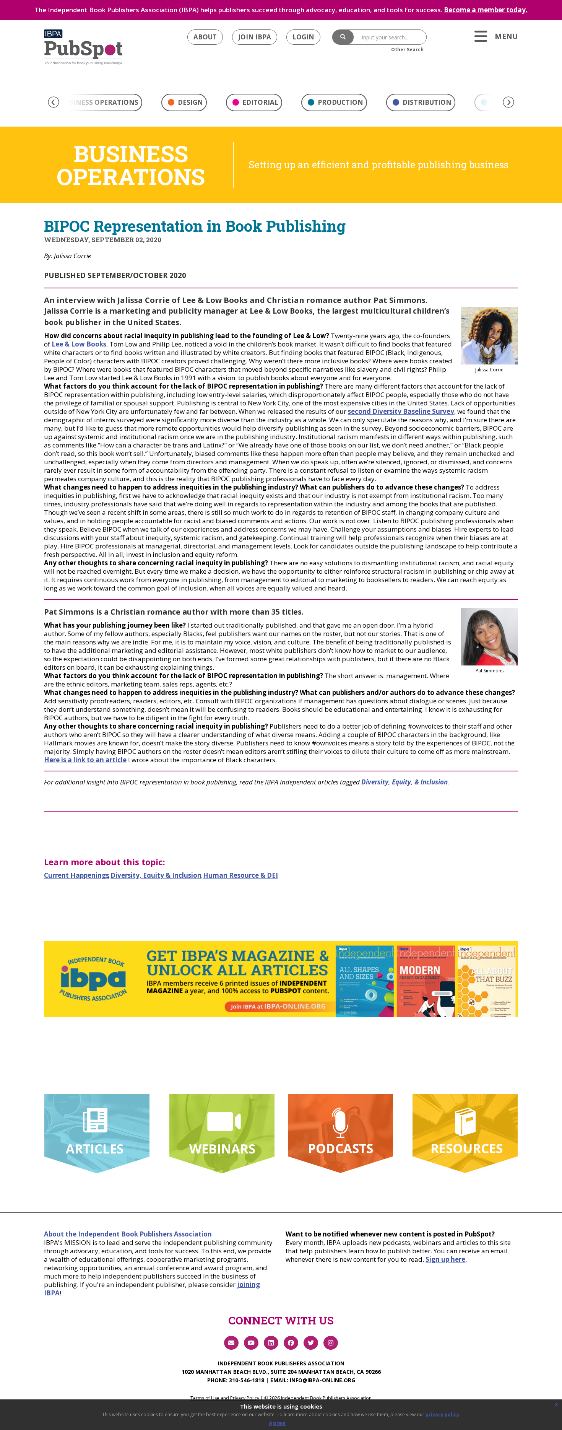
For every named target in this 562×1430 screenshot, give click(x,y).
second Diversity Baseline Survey (401, 411)
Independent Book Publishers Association (281, 1363)
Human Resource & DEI (240, 875)
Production (339, 102)
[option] (184, 104)
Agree (277, 1423)
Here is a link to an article (85, 759)
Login (303, 37)
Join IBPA (254, 37)
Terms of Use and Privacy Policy (224, 1398)
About (205, 37)
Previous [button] (53, 102)
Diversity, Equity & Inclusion (155, 875)
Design (189, 102)
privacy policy (442, 1414)
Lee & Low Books (79, 344)
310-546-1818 (246, 1380)
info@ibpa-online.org (322, 1380)
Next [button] (508, 102)
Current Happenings (76, 875)
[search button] (343, 37)
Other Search (407, 49)
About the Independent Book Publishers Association (128, 1234)
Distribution (426, 102)
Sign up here (445, 1259)
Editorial (259, 102)
